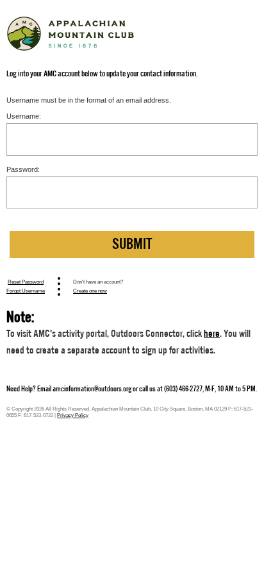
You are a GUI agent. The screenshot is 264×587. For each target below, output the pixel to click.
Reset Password (26, 281)
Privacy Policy (72, 415)
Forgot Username (25, 290)
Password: (23, 169)
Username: (23, 116)
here (212, 333)
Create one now (90, 290)
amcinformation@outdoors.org (92, 388)
